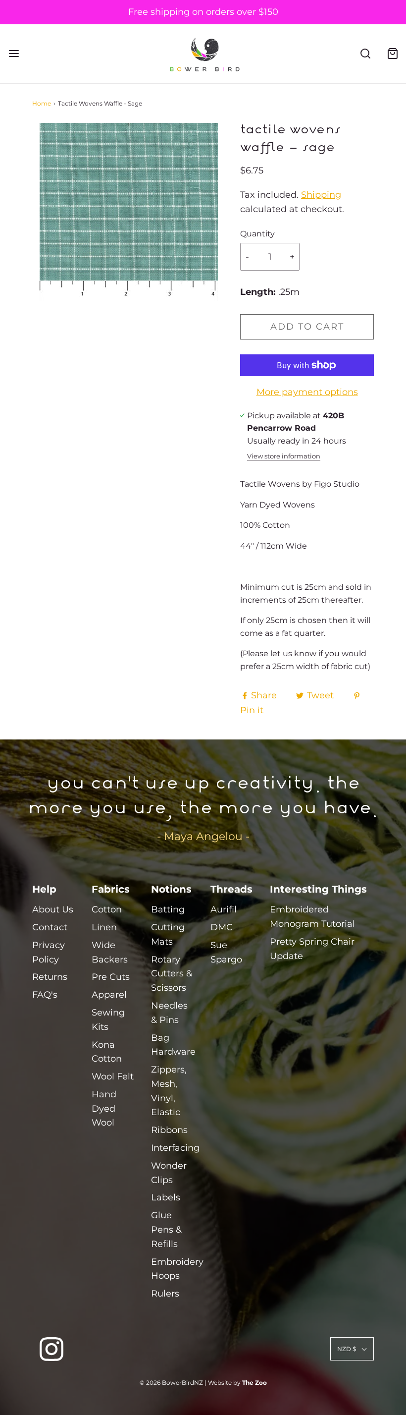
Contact (49, 927)
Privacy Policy (48, 952)
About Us (52, 909)
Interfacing (175, 1147)
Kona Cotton (107, 1052)
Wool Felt (113, 1076)
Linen (104, 927)
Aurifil (223, 909)
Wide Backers (110, 952)
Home (41, 103)
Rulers (165, 1293)
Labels (165, 1197)
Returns (49, 976)
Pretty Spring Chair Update (312, 949)
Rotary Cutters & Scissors (171, 974)
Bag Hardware (173, 1045)
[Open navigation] (13, 53)
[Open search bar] (365, 53)
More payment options (307, 392)
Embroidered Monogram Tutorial (312, 916)
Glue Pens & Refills (166, 1229)
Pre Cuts (111, 976)
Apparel (109, 994)
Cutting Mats (168, 934)
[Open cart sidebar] (392, 53)
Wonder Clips (169, 1173)
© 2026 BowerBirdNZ (171, 1382)
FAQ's (44, 994)
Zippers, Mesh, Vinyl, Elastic (169, 1091)
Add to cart (307, 326)
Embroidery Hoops (177, 1269)
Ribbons (169, 1130)
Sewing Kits (108, 1019)
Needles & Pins (169, 1012)
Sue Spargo (226, 952)
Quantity (257, 233)
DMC (221, 927)
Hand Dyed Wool (104, 1109)
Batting (168, 909)
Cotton (107, 909)
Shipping (321, 194)
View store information (283, 456)
